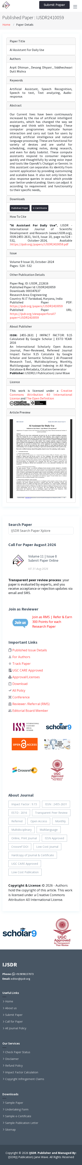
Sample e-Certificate (18, 1116)
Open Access (38, 821)
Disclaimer (12, 1059)
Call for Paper (14, 1021)
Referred (16, 821)
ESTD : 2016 (19, 813)
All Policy (18, 690)
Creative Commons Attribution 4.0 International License (41, 394)
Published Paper (19, 208)
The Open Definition (40, 398)
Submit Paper (54, 5)
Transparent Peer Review (51, 813)
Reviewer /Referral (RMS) (31, 704)
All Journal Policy (15, 1028)
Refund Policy (14, 1065)
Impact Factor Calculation (21, 1072)
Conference (21, 697)
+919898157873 (24, 974)
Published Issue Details (29, 650)
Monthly (60, 821)
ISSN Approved (54, 838)
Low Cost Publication (25, 872)
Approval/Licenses (26, 677)
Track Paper (21, 663)
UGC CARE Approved (27, 670)
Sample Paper (14, 1102)
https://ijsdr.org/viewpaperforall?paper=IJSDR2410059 (33, 315)
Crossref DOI (19, 847)
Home (6, 24)
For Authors (21, 657)
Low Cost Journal (47, 847)
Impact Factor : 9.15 (24, 804)
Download (19, 684)
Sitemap (10, 1129)
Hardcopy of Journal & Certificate (32, 855)
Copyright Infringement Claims (24, 1079)
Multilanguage (49, 830)
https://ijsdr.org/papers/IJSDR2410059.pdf (39, 244)
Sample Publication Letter (21, 1123)
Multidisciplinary (21, 830)
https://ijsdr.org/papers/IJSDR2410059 (36, 306)
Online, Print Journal (24, 838)
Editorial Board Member (30, 710)
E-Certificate (40, 208)
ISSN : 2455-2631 (56, 804)
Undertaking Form (16, 1109)
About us (11, 1008)
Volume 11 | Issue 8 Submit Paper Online (43, 558)
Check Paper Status (17, 1052)
